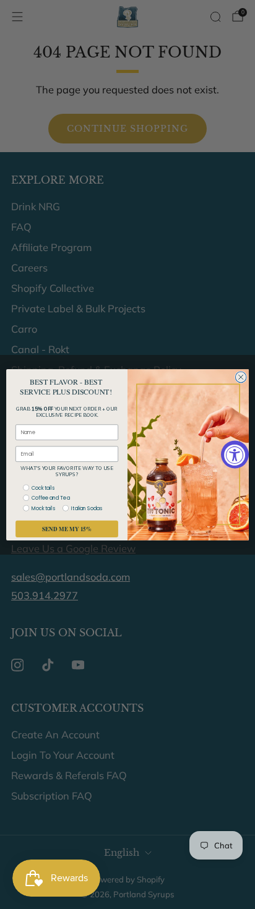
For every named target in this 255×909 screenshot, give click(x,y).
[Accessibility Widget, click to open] (235, 455)
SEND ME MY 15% (66, 528)
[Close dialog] (240, 377)
